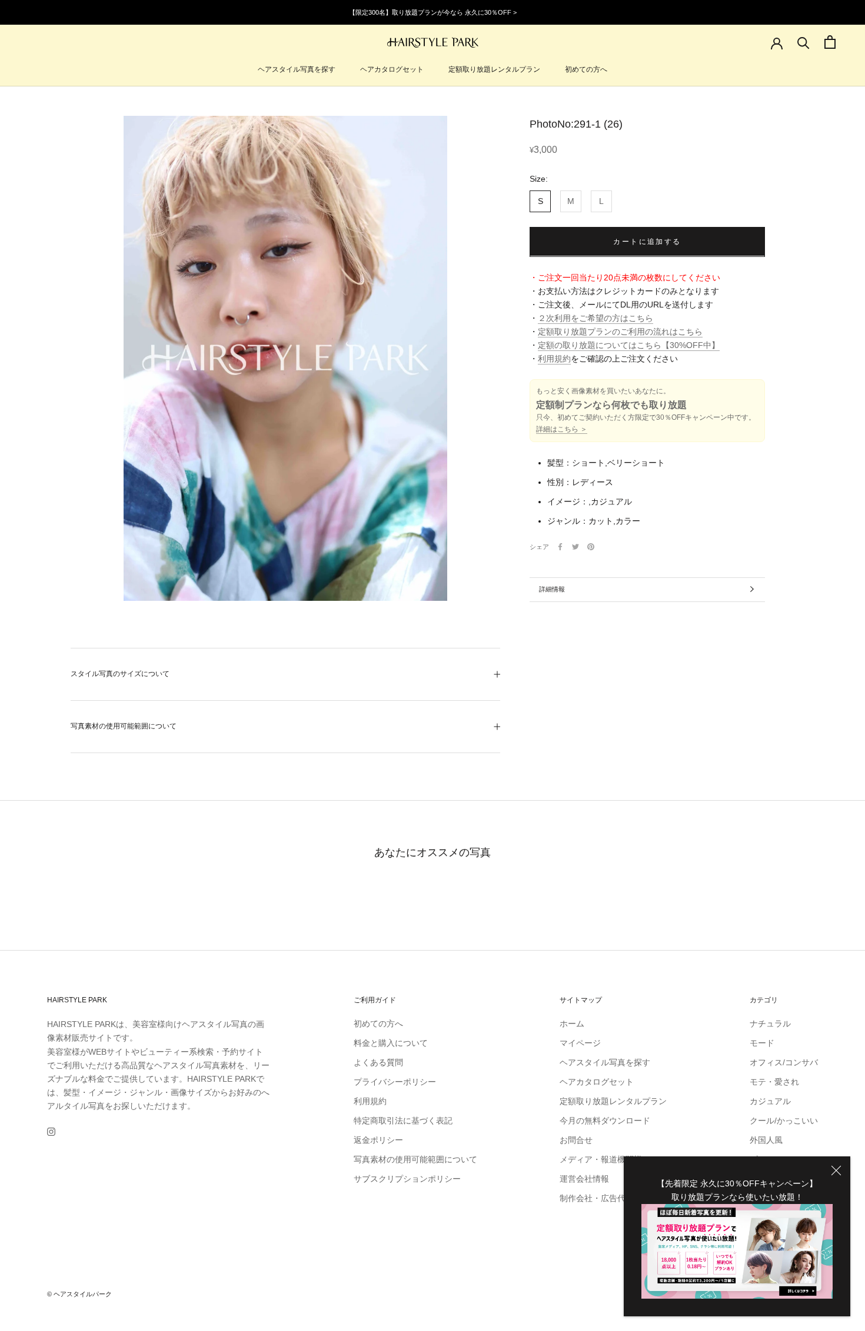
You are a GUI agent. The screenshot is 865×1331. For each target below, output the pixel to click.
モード (762, 1043)
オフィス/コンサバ (784, 1062)
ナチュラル (770, 1023)
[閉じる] (836, 1170)
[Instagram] (51, 1131)
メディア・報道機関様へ (605, 1159)
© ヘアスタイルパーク (79, 1293)
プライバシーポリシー (395, 1081)
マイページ (580, 1043)
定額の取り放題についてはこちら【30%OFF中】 (629, 345)
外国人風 (766, 1140)
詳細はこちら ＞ (561, 429)
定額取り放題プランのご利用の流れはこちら (620, 331)
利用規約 (554, 358)
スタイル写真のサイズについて (120, 674)
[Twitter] (575, 546)
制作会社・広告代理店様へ (609, 1198)
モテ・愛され (774, 1081)
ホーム (572, 1023)
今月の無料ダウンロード (605, 1120)
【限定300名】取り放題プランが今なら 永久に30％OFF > (433, 12)
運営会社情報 (584, 1178)
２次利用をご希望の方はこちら (595, 318)
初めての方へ (586, 69)
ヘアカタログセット (392, 69)
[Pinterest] (590, 546)
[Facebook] (560, 546)
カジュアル (770, 1101)
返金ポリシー (378, 1140)
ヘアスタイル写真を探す (296, 69)
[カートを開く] (830, 42)
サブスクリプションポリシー (407, 1178)
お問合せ (576, 1140)
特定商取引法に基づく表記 (403, 1120)
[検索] (803, 42)
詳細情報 (552, 589)
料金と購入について (391, 1043)
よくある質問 (378, 1062)
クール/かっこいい (784, 1120)
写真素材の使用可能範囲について (124, 726)
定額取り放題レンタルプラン (494, 69)
